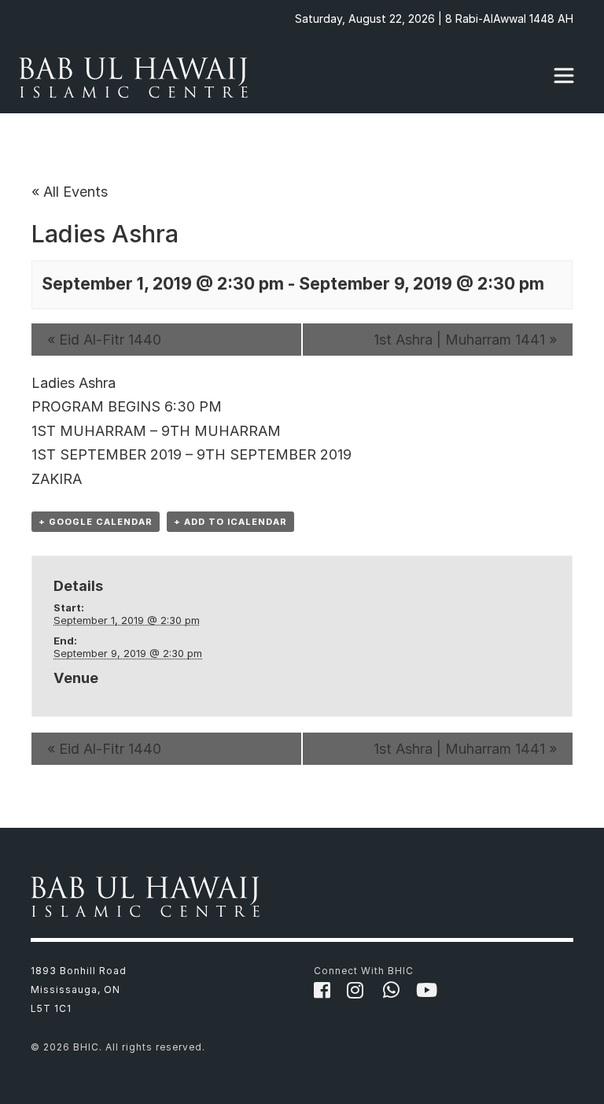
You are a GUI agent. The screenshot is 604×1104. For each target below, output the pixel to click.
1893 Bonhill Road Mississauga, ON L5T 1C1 (79, 989)
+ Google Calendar (96, 521)
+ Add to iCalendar (230, 521)
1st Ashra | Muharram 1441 (465, 339)
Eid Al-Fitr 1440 (104, 339)
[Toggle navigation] (564, 75)
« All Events (69, 191)
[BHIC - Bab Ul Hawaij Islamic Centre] (137, 75)
